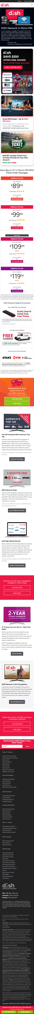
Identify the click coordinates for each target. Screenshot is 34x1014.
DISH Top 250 (5, 765)
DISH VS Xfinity (6, 813)
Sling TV (4, 870)
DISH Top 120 (5, 760)
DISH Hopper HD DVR (8, 840)
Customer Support (28, 1)
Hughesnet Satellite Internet (9, 828)
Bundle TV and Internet (8, 769)
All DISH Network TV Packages (10, 758)
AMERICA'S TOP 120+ (16, 207)
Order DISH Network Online (9, 756)
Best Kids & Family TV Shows (9, 868)
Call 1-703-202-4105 (17, 199)
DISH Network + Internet (8, 826)
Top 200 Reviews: (13, 253)
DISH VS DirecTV (6, 811)
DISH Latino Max (6, 785)
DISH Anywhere (6, 842)
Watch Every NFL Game (8, 872)
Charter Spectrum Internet (9, 832)
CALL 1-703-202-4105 (12, 67)
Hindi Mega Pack (6, 797)
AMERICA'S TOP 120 (17, 178)
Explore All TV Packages (17, 459)
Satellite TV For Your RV (8, 771)
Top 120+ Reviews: (13, 220)
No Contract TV (6, 767)
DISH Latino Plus (6, 781)
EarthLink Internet (6, 830)
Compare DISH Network (8, 809)
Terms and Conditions (7, 876)
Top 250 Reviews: (13, 283)
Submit (27, 746)
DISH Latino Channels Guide (9, 787)
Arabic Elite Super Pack (8, 799)
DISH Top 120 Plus (6, 761)
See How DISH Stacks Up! (16, 702)
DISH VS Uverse (6, 818)
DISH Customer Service (8, 860)
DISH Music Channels (7, 856)
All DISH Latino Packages (8, 779)
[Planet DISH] (5, 4)
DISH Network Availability (8, 862)
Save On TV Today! (17, 653)
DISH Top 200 (5, 763)
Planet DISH (16, 1003)
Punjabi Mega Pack (7, 801)
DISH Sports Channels (8, 854)
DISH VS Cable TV (7, 815)
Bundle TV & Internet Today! (17, 565)
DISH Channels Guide (7, 852)
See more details (17, 195)
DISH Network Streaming (8, 864)
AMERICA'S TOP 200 (17, 239)
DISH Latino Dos (6, 783)
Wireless (20, 1)
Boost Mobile (5, 874)
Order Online (25, 1012)
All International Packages (8, 795)
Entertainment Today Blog (8, 866)
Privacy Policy (5, 878)
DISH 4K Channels (7, 844)
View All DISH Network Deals (17, 510)
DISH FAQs (5, 858)
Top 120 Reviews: (13, 191)
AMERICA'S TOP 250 (17, 268)
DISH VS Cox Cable (7, 816)
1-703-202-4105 (8, 1012)
